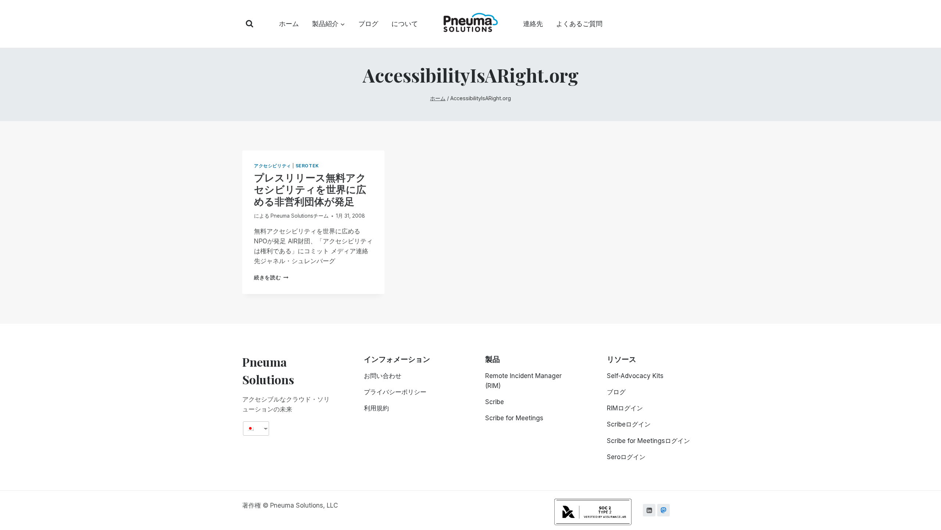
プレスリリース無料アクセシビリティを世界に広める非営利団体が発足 (310, 189)
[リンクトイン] (649, 510)
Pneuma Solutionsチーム (300, 216)
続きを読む (270, 277)
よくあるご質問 (579, 24)
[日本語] (253, 428)
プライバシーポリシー (395, 392)
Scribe (494, 402)
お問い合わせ (382, 376)
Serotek (307, 165)
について (404, 24)
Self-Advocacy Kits (635, 376)
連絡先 (533, 24)
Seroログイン (626, 457)
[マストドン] (663, 510)
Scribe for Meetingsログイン (648, 440)
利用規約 (376, 408)
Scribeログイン (629, 424)
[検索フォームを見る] (249, 24)
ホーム (289, 24)
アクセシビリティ (272, 165)
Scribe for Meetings (514, 418)
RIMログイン (625, 408)
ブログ (368, 24)
